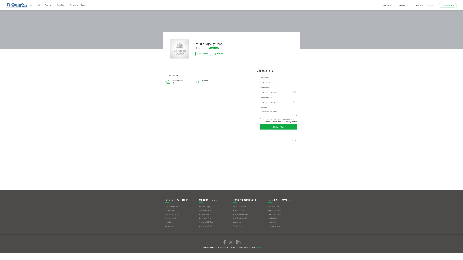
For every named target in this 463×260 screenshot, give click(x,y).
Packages (74, 5)
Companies (400, 5)
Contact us (169, 226)
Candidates (61, 5)
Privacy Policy (291, 122)
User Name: (264, 78)
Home (31, 5)
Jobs (39, 5)
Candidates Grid (171, 218)
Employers (49, 5)
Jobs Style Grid (205, 218)
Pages (83, 5)
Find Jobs (387, 5)
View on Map (214, 48)
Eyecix (258, 247)
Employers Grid (205, 226)
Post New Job (448, 5)
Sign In (430, 5)
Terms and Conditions (271, 122)
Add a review (204, 54)
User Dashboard (171, 206)
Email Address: (265, 88)
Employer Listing (206, 222)
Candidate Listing (172, 214)
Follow (220, 54)
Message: (263, 108)
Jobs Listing (204, 214)
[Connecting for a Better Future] (16, 5)
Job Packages (205, 206)
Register (419, 5)
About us (168, 222)
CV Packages (170, 210)
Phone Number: (266, 98)
